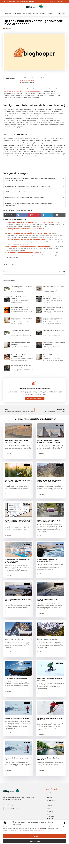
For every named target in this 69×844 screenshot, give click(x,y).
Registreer (49, 805)
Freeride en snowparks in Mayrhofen (17, 718)
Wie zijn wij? (27, 13)
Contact (49, 13)
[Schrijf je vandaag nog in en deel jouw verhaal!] (34, 383)
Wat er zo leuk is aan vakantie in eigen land (48, 758)
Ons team (49, 797)
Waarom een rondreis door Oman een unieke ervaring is (16, 441)
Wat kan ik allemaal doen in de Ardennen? (34, 192)
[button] (65, 823)
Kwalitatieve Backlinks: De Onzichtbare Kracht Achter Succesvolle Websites (50, 815)
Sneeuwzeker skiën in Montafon (16, 678)
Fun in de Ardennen (28, 80)
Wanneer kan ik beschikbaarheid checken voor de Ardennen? (34, 186)
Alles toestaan (34, 836)
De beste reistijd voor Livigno (47, 639)
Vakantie (8, 28)
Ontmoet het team (39, 13)
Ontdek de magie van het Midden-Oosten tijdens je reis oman (49, 481)
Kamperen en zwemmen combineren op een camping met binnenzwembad (17, 561)
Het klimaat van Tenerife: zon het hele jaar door (18, 600)
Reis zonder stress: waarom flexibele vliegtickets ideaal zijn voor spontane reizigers (17, 521)
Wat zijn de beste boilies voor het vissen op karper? (26, 239)
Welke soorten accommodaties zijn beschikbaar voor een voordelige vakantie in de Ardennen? (34, 180)
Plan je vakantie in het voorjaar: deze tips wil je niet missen (17, 481)
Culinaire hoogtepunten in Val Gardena (47, 600)
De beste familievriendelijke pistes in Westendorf (49, 719)
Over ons (49, 794)
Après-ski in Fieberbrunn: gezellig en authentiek (49, 679)
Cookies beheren (34, 841)
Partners (8, 13)
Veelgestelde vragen (28, 82)
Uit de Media (17, 13)
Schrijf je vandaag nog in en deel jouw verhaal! (34, 388)
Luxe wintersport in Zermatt (14, 639)
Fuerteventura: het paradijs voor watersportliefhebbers (48, 560)
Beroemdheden (51, 800)
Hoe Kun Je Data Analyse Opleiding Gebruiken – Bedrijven (29, 233)
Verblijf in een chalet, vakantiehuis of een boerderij (37, 78)
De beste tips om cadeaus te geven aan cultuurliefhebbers (29, 246)
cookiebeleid (39, 830)
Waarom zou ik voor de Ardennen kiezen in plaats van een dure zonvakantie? (34, 204)
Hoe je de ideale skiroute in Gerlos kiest (16, 758)
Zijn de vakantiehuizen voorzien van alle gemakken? (34, 197)
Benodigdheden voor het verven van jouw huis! (25, 229)
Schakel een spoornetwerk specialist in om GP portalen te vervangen (33, 222)
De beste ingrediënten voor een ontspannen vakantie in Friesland (48, 441)
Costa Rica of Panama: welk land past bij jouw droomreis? (48, 520)
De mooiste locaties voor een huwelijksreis (23, 253)
